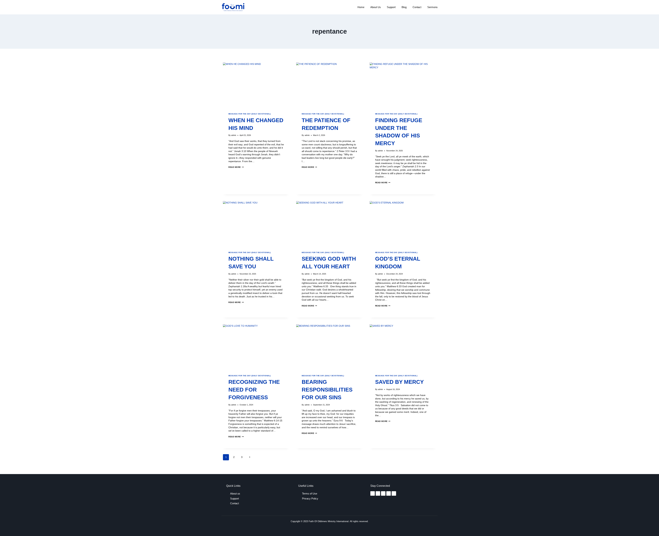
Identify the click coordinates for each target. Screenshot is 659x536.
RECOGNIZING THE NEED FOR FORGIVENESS (254, 389)
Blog (404, 7)
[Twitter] (383, 493)
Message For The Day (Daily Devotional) (249, 114)
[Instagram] (378, 493)
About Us (375, 7)
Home (360, 7)
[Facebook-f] (372, 493)
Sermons (432, 7)
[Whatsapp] (394, 493)
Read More (236, 167)
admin (233, 135)
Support (391, 7)
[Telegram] (388, 493)
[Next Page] (250, 457)
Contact (417, 7)
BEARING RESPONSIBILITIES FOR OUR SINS (327, 389)
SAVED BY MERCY (399, 382)
